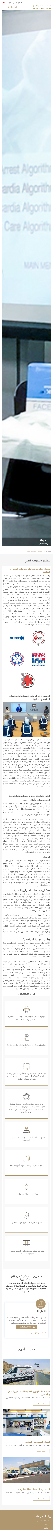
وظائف (46, 1528)
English (14, 7)
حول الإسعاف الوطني (41, 1521)
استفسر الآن (40, 1333)
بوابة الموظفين (14, 2)
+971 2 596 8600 (25, 1327)
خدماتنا (48, 551)
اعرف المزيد (41, 1403)
